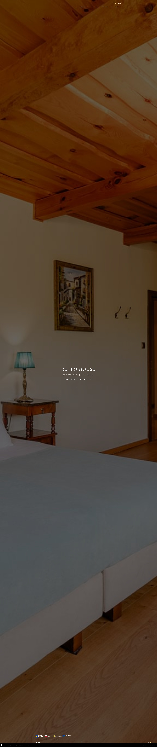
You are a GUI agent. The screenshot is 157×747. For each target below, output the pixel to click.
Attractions (95, 7)
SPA (88, 7)
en (120, 3)
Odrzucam (146, 745)
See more (88, 379)
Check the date (71, 379)
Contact (118, 7)
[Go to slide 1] (148, 742)
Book (111, 7)
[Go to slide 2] (150, 742)
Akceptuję (153, 745)
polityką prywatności (24, 745)
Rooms (82, 7)
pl (118, 3)
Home (77, 7)
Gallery (105, 7)
